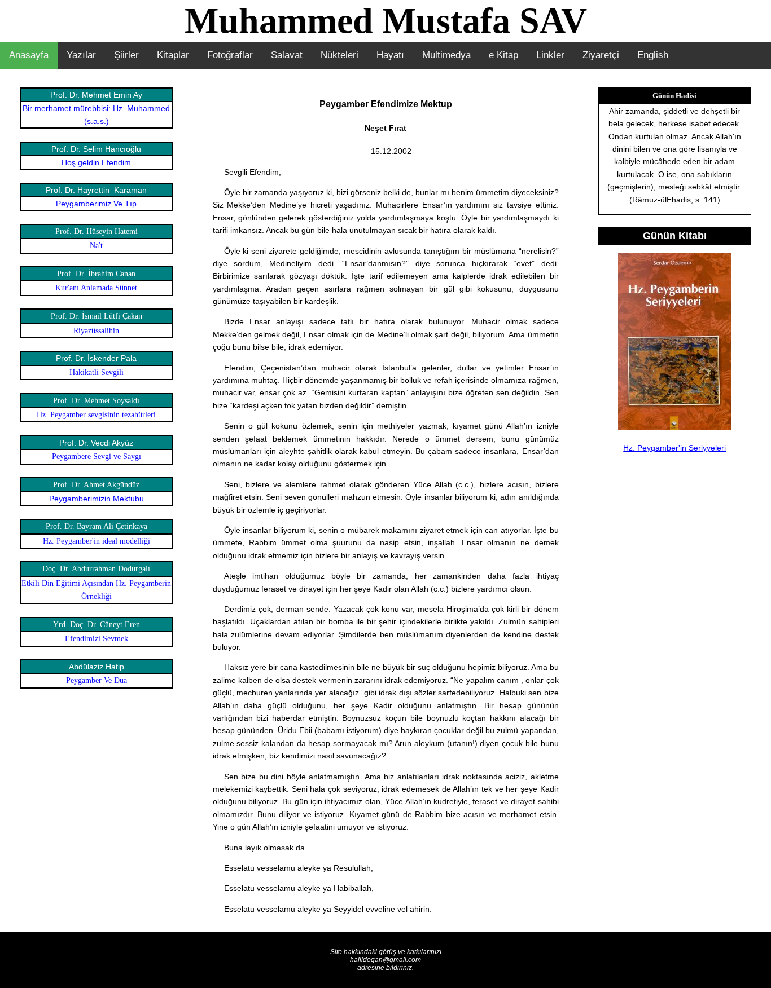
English (652, 55)
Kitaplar (173, 55)
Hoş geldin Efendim (96, 162)
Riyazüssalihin (96, 331)
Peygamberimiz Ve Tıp (96, 203)
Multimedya (446, 55)
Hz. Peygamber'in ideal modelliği (96, 541)
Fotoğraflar (230, 55)
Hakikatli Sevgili (96, 372)
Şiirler (126, 55)
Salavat (287, 55)
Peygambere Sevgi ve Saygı (96, 456)
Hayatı (390, 55)
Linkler (550, 55)
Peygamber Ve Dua (96, 680)
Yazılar (81, 55)
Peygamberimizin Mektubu (96, 498)
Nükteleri (339, 55)
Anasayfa (29, 55)
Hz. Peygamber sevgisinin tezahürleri (96, 415)
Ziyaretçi (600, 55)
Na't (96, 245)
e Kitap (503, 55)
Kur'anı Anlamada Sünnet (96, 288)
